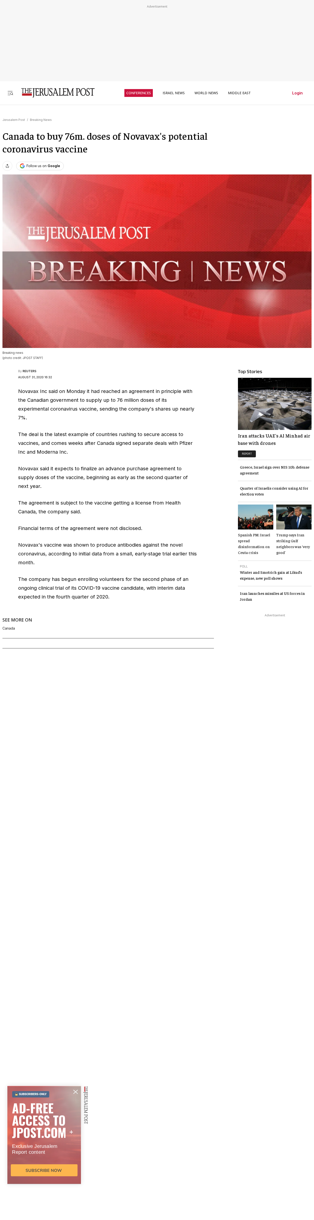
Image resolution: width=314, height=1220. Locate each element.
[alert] (44, 1164)
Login (297, 93)
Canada (8, 628)
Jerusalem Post (13, 120)
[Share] (7, 166)
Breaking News (41, 120)
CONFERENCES (138, 93)
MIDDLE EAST (239, 93)
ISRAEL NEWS (174, 93)
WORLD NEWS (206, 93)
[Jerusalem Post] (55, 93)
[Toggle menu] (10, 93)
